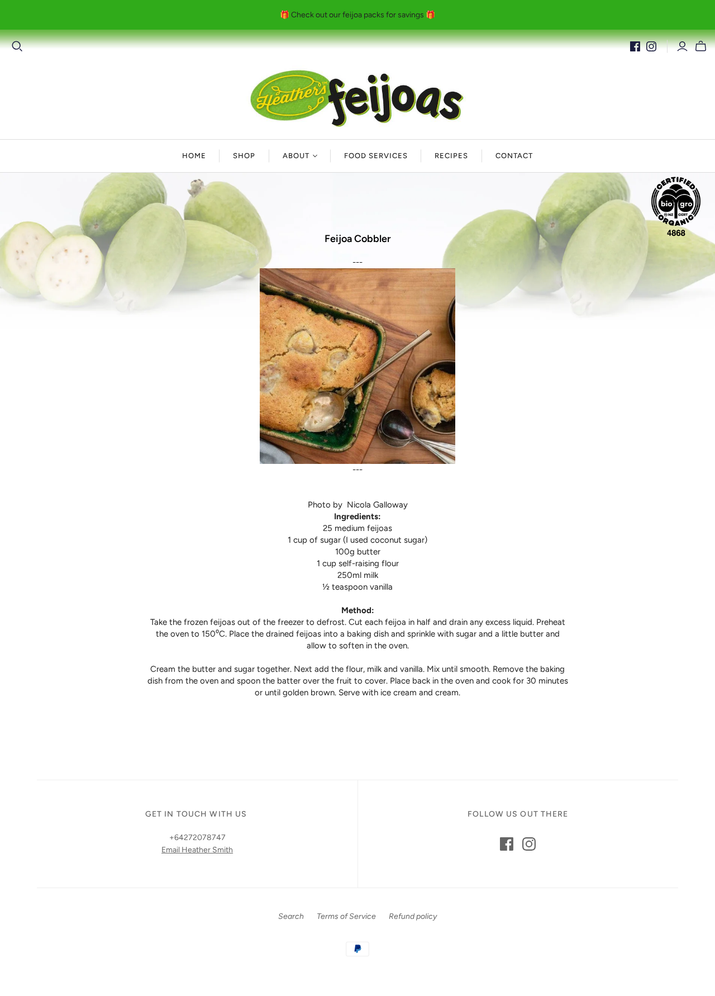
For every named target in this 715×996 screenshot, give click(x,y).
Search (291, 916)
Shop (244, 155)
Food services (376, 155)
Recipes (451, 155)
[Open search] (17, 46)
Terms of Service (346, 916)
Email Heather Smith (197, 850)
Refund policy (413, 916)
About (296, 155)
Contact (514, 155)
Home (194, 155)
